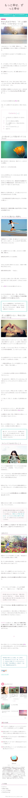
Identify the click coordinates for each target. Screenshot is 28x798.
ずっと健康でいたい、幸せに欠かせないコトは (15, 123)
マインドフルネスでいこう (12, 126)
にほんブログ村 (4, 674)
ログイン (4, 786)
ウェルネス (3, 19)
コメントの (6, 790)
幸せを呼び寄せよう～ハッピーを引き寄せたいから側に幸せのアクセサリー (14, 747)
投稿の (5, 788)
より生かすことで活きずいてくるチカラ (15, 118)
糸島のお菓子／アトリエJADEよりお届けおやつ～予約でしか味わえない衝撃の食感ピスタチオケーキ (14, 732)
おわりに (8, 128)
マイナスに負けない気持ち (12, 121)
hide (18, 113)
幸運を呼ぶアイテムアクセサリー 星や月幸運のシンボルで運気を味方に (15, 737)
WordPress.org (6, 792)
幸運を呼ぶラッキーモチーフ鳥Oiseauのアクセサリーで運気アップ (15, 742)
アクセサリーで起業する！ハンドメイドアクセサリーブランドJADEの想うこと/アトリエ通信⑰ (14, 727)
